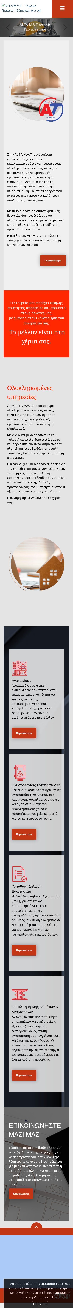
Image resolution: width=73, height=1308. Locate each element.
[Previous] (8, 27)
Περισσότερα (52, 260)
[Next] (65, 27)
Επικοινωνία (21, 1193)
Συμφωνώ (40, 1304)
